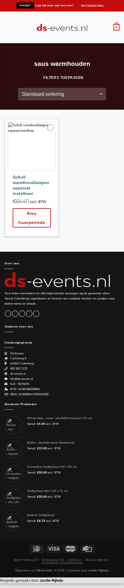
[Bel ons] (36, 313)
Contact (75, 560)
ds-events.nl (18, 373)
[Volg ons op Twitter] (22, 313)
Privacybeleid (97, 560)
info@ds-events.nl (21, 378)
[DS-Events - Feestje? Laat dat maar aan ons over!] (62, 27)
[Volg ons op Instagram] (15, 313)
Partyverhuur (26, 560)
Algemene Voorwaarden (62, 563)
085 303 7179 (18, 368)
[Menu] (7, 27)
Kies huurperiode (31, 218)
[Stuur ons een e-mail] (29, 313)
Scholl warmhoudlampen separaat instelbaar (31, 185)
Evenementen (53, 560)
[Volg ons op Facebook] (8, 313)
